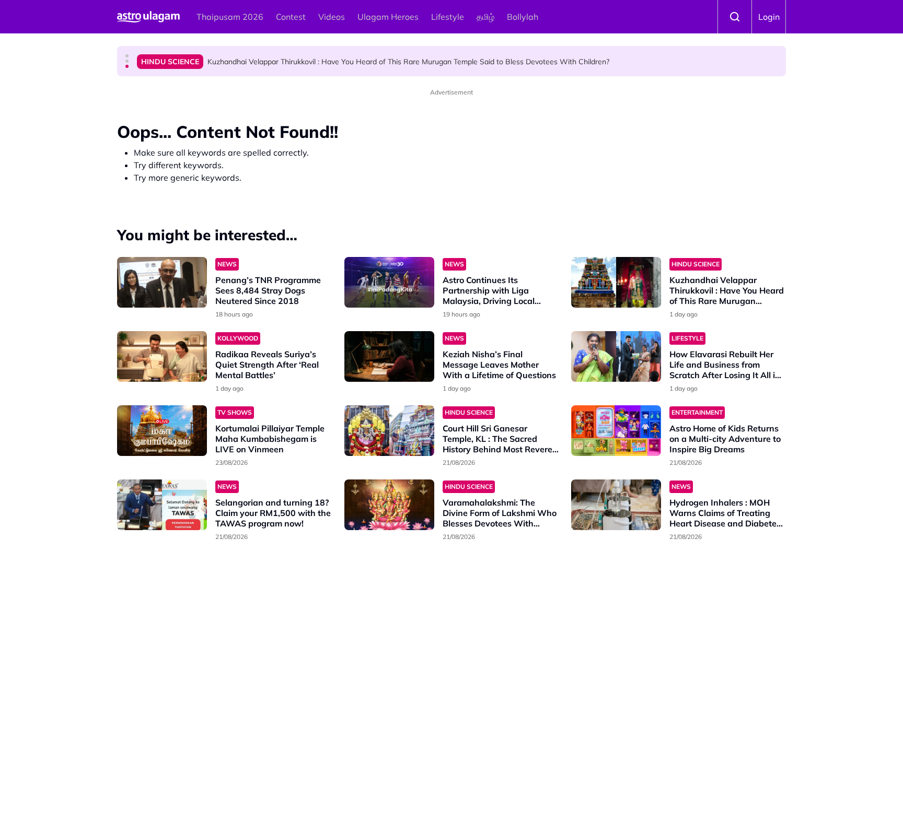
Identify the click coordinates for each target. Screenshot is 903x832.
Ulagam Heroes (388, 16)
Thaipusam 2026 (229, 16)
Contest (291, 16)
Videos (331, 16)
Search (734, 16)
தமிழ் (485, 16)
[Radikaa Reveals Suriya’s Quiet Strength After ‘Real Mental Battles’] (162, 356)
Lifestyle (447, 16)
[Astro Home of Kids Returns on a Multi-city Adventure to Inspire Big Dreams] (616, 430)
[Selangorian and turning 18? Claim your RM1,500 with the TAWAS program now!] (162, 504)
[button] (127, 55)
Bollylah (522, 16)
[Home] (148, 16)
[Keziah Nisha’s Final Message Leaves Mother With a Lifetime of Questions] (389, 356)
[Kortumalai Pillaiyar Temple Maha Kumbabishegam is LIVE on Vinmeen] (162, 430)
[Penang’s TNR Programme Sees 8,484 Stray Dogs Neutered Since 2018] (162, 282)
